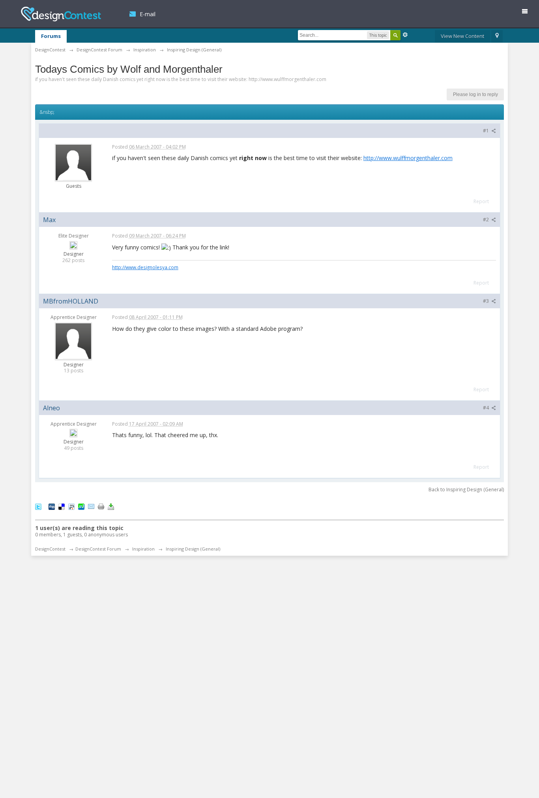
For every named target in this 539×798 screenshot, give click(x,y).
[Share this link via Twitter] (38, 505)
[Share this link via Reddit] (71, 505)
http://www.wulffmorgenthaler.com (408, 158)
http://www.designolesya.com (145, 267)
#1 (486, 130)
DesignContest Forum (98, 549)
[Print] (101, 505)
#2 (486, 219)
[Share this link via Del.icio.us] (61, 505)
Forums (51, 36)
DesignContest (61, 14)
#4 (486, 407)
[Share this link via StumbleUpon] (81, 505)
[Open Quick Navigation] (497, 36)
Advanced (405, 35)
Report (481, 201)
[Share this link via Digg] (52, 505)
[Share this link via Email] (91, 505)
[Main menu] (528, 13)
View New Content (462, 36)
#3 (486, 301)
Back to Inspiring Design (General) (466, 489)
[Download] (111, 505)
